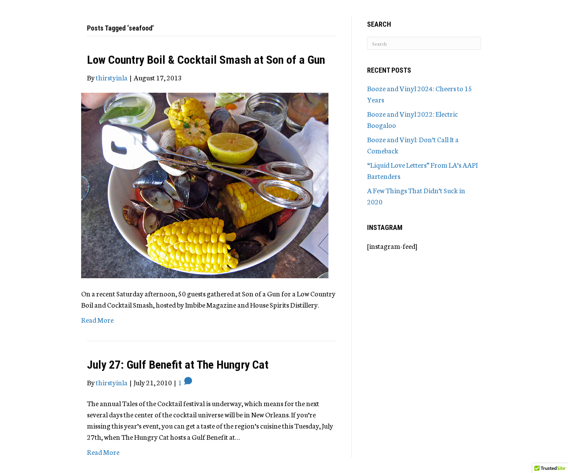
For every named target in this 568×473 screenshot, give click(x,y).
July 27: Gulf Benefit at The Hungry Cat (178, 364)
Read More (97, 320)
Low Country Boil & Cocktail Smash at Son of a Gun (206, 59)
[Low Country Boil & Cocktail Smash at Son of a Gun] (204, 184)
